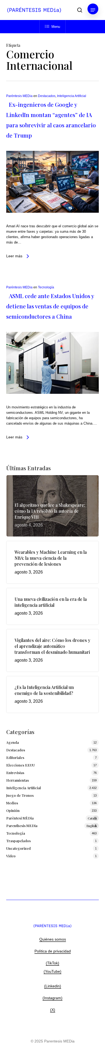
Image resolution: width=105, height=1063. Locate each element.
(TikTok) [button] (52, 963)
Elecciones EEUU (20, 765)
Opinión (13, 810)
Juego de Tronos (20, 795)
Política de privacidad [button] (52, 951)
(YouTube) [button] (52, 971)
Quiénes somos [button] (52, 939)
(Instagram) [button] (52, 998)
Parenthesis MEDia (51, 825)
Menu (55, 27)
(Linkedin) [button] (52, 986)
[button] (93, 10)
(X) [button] (52, 1010)
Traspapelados (18, 840)
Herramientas (17, 780)
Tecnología (46, 287)
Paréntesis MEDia (19, 96)
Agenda (12, 742)
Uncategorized (18, 848)
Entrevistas (15, 772)
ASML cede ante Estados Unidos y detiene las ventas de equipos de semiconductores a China (50, 306)
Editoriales (15, 757)
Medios (12, 803)
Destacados (46, 96)
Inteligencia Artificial (71, 96)
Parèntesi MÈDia (51, 818)
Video (11, 856)
